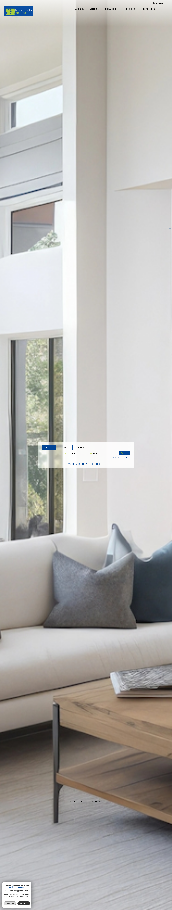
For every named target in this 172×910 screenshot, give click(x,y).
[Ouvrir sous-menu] (99, 9)
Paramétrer (10, 903)
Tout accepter (23, 903)
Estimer (81, 447)
